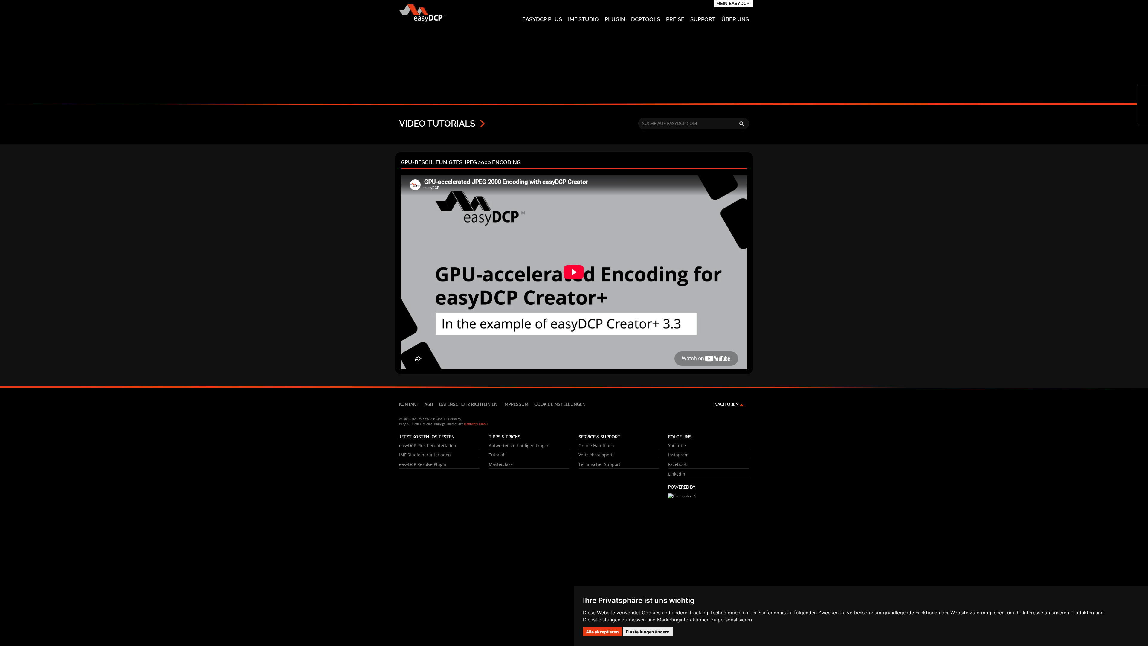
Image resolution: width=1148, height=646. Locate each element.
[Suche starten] (741, 124)
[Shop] (1143, 90)
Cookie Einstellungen (560, 404)
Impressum (515, 404)
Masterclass (501, 464)
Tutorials (497, 455)
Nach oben (727, 404)
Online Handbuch (596, 445)
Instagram (678, 455)
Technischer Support (599, 464)
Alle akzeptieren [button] (602, 631)
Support (702, 19)
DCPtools (645, 19)
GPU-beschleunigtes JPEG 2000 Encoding (461, 162)
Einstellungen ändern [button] (648, 631)
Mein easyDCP (732, 3)
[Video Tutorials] (1143, 109)
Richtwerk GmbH (476, 424)
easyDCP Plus (542, 19)
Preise (675, 19)
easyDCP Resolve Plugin (422, 464)
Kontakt (409, 404)
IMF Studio (583, 19)
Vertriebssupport (595, 455)
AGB (429, 404)
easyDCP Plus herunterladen (427, 445)
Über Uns (735, 19)
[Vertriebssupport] (1143, 118)
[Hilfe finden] (1143, 99)
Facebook (677, 464)
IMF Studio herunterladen (425, 455)
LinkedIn (676, 474)
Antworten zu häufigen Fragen (519, 445)
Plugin (615, 19)
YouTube (677, 445)
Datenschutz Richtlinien (468, 404)
